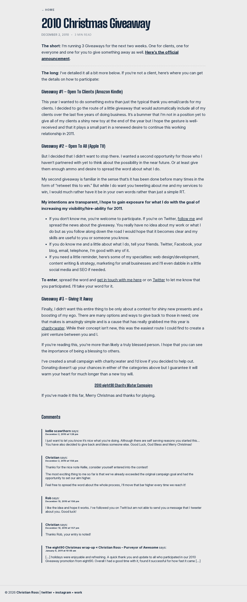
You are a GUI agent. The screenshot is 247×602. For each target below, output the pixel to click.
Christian (52, 457)
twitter (46, 592)
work (78, 592)
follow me (186, 218)
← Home (48, 9)
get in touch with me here (119, 280)
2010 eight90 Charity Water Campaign (123, 385)
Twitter (159, 280)
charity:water (52, 328)
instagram (63, 592)
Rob (48, 498)
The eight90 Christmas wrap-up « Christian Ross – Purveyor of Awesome (101, 547)
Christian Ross (27, 592)
